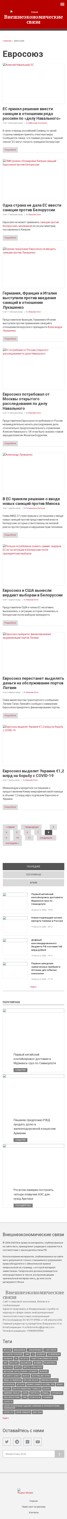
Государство (23, 1205)
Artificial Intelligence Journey (20, 1371)
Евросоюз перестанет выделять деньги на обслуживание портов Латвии (33, 683)
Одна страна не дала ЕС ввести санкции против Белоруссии (32, 207)
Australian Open (41, 1376)
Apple (18, 1367)
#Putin (7, 1350)
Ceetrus (34, 1393)
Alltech (8, 1367)
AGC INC (14, 1363)
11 (29, 838)
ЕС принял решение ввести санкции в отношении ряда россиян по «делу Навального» (32, 114)
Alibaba (38, 1363)
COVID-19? (8, 1412)
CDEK (25, 1393)
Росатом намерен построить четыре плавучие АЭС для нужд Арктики (33, 1194)
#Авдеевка (19, 1350)
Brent (60, 1384)
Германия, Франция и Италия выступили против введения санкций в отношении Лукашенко (30, 300)
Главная (7, 41)
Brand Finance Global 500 (40, 1384)
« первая (10, 827)
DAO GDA (37, 1412)
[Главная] (33, 12)
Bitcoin (20, 1384)
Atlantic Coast (12, 1376)
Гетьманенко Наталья (35, 508)
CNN (25, 1397)
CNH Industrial (12, 1397)
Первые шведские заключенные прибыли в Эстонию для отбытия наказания (45, 968)
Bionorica (9, 1384)
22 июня (41, 1354)
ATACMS (44, 1371)
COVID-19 (8, 1402)
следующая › (46, 838)
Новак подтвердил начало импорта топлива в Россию (47, 919)
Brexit (7, 1389)
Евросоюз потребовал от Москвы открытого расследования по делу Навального (26, 401)
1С (33, 1354)
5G (16, 1358)
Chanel (45, 1393)
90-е (6, 1363)
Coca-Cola (34, 1397)
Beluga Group (31, 1380)
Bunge (46, 1389)
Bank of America (12, 1380)
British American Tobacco (27, 1389)
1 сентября (50, 1350)
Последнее (45, 866)
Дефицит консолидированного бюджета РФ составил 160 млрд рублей (46, 945)
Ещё (33, 986)
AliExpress (50, 1363)
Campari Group (12, 1393)
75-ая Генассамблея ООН (44, 1358)
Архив (33, 882)
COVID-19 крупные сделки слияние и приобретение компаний (31, 1407)
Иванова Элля (34, 215)
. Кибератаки (35, 1350)
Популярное (33, 874)
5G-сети (24, 1358)
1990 (27, 1354)
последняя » (12, 843)
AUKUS (26, 1376)
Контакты (34, 1512)
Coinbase (47, 1397)
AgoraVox (26, 1363)
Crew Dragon (23, 1412)
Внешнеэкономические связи (33, 19)
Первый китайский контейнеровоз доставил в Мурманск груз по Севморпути (47, 899)
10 (17, 838)
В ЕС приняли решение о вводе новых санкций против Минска (31, 501)
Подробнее (10, 150)
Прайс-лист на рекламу (34, 1507)
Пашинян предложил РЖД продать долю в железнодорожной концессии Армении (35, 1126)
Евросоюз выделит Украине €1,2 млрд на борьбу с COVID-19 (33, 773)
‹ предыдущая (31, 827)
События (20, 1070)
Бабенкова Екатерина (37, 123)
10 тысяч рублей (13, 1354)
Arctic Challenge (33, 1367)
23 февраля (54, 1354)
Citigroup (57, 1393)
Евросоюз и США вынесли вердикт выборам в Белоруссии (33, 592)
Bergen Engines (49, 1380)
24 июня (8, 1358)
